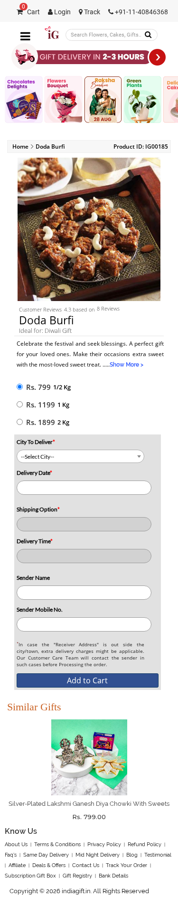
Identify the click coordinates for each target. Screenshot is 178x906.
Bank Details (113, 876)
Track (91, 12)
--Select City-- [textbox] (37, 456)
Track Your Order (126, 865)
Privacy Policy (104, 844)
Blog (132, 855)
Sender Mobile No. (40, 609)
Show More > (126, 364)
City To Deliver (36, 441)
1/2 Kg (62, 387)
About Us (16, 844)
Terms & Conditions (57, 844)
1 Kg (63, 404)
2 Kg (63, 422)
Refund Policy (144, 844)
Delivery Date (34, 472)
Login (62, 12)
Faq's (11, 855)
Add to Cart (87, 680)
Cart (31, 12)
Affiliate (17, 865)
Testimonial (157, 855)
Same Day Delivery (46, 855)
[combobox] (80, 456)
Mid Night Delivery (97, 855)
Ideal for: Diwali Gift (45, 330)
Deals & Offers (49, 865)
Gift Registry (77, 876)
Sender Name (33, 577)
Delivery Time (35, 541)
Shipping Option (38, 509)
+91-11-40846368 (140, 12)
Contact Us (85, 865)
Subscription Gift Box (30, 876)
